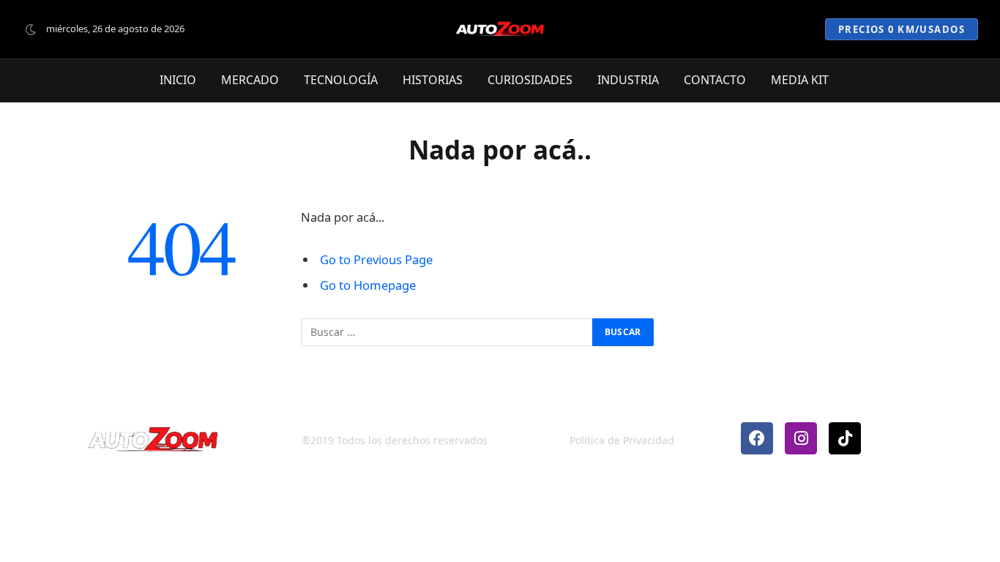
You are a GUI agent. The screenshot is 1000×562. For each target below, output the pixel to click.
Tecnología (341, 80)
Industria (628, 80)
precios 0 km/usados (901, 29)
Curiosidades (530, 80)
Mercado (250, 80)
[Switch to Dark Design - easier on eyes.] (31, 29)
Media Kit (800, 80)
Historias (433, 80)
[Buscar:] (447, 332)
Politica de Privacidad (622, 440)
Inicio (178, 80)
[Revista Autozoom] (500, 29)
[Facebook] (757, 438)
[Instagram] (801, 438)
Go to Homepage (368, 285)
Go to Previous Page (376, 259)
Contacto (715, 80)
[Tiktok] (845, 438)
